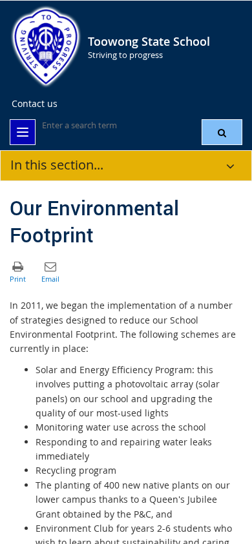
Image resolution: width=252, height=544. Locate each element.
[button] (222, 132)
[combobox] (106, 125)
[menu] (23, 132)
